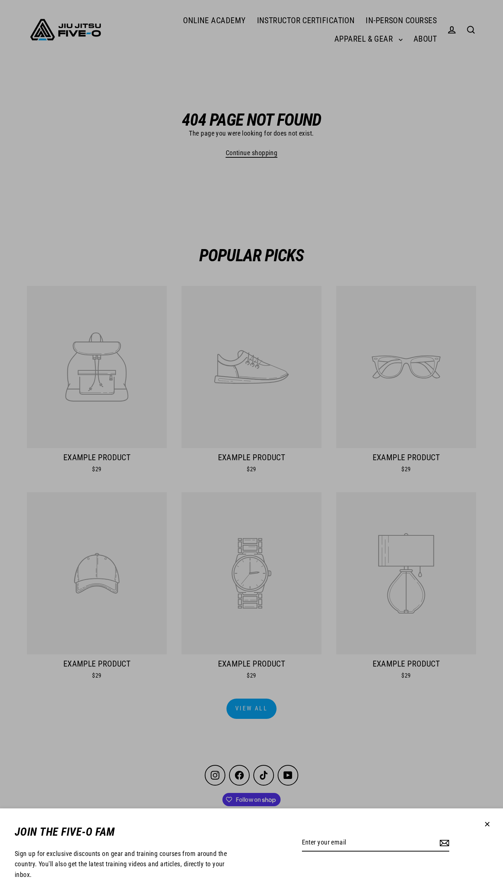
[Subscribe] (444, 843)
